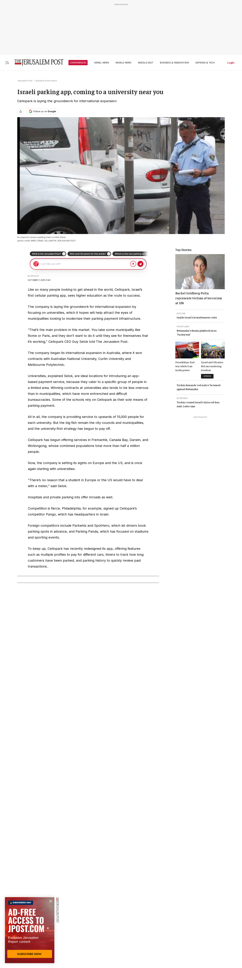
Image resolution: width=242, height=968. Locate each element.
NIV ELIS (35, 276)
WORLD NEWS (123, 62)
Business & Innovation (46, 80)
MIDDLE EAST (145, 62)
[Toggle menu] (7, 62)
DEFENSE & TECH (205, 62)
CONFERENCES (78, 62)
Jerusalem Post (24, 80)
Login (230, 62)
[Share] (20, 111)
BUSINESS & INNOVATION (174, 62)
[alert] (29, 930)
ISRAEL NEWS (101, 62)
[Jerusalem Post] (37, 62)
